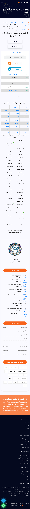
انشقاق (26, 133)
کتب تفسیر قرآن (25, 474)
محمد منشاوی (20, 207)
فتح (27, 123)
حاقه (7, 129)
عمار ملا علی (10, 172)
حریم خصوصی (25, 422)
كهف (17, 113)
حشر (27, 129)
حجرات (17, 123)
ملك (25, 386)
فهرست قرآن (25, 441)
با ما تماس (26, 431)
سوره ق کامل (15, 41)
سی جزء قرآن (25, 447)
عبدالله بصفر (20, 180)
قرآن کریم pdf (25, 471)
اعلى (17, 133)
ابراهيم (7, 110)
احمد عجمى (20, 145)
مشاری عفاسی (20, 215)
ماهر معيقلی (20, 198)
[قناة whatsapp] (3, 505)
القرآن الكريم (25, 505)
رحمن (17, 126)
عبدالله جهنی (10, 180)
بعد (12, 96)
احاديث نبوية (25, 479)
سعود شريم (20, 163)
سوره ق (7, 123)
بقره (27, 107)
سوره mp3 (24, 22)
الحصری (10, 207)
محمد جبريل (9, 198)
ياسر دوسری (10, 224)
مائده (27, 110)
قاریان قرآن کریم (24, 455)
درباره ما (26, 428)
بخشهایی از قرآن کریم (23, 460)
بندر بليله (10, 145)
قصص (17, 116)
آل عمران (16, 107)
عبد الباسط (20, 172)
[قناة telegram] (3, 501)
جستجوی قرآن (25, 439)
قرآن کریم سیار (25, 476)
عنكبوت (7, 116)
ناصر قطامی (9, 215)
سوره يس (16, 120)
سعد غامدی (9, 154)
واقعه (7, 126)
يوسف (17, 110)
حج (25, 375)
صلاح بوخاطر (10, 163)
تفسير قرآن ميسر (24, 444)
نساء (7, 107)
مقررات (27, 425)
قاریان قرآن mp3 (15, 22)
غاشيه (7, 133)
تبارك (17, 129)
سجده (26, 120)
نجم (27, 126)
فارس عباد (10, 189)
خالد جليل (20, 154)
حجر (27, 113)
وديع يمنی (20, 224)
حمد (25, 367)
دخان (7, 120)
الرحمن (15, 382)
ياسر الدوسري (6, 22)
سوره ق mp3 (15, 46)
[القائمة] (2, 2)
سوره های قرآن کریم (23, 458)
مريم (7, 113)
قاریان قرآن (24, 29)
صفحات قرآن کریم (24, 463)
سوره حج (25, 116)
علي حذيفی (20, 189)
